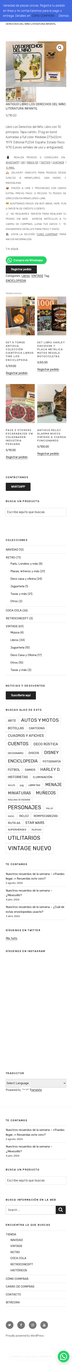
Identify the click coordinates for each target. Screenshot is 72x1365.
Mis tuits (11, 938)
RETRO (10, 557)
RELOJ (24, 816)
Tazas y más (18, 594)
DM (23, 162)
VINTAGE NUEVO (29, 848)
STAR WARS (34, 823)
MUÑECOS (46, 792)
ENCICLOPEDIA (16, 280)
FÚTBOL (14, 770)
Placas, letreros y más (24, 571)
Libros (26, 276)
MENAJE (53, 784)
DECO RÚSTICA (45, 744)
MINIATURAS (19, 793)
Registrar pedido (21, 269)
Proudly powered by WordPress (25, 1335)
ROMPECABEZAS (46, 816)
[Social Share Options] (13, 1007)
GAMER (30, 770)
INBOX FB (32, 162)
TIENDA (11, 1234)
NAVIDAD (12, 549)
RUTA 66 (14, 823)
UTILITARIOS (24, 838)
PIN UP (49, 808)
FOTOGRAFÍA (52, 761)
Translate (35, 1090)
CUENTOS (18, 743)
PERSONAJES (24, 807)
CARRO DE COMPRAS (20, 1286)
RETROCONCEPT (17, 618)
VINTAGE (37, 276)
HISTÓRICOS (18, 1270)
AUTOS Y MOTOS (40, 720)
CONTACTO (13, 1294)
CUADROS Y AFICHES (26, 735)
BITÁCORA (13, 1302)
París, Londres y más (24, 563)
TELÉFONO (36, 830)
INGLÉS (11, 785)
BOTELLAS (16, 728)
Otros (14, 601)
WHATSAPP (12, 162)
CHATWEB (58, 162)
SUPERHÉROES (17, 829)
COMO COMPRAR (47, 234)
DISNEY (51, 752)
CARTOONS (37, 728)
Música (14, 632)
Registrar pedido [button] (17, 373)
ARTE (12, 720)
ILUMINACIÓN (42, 777)
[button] (59, 47)
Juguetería (17, 586)
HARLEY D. (50, 769)
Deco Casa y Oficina (23, 655)
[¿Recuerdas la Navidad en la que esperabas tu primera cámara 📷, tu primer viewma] (36, 1036)
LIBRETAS (34, 785)
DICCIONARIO (15, 753)
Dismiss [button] (64, 16)
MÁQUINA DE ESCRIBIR (19, 800)
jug (22, 785)
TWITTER (45, 162)
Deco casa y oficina (23, 579)
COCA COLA (14, 610)
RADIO (11, 816)
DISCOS (33, 753)
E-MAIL (10, 167)
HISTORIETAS (18, 777)
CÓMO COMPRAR (43, 16)
